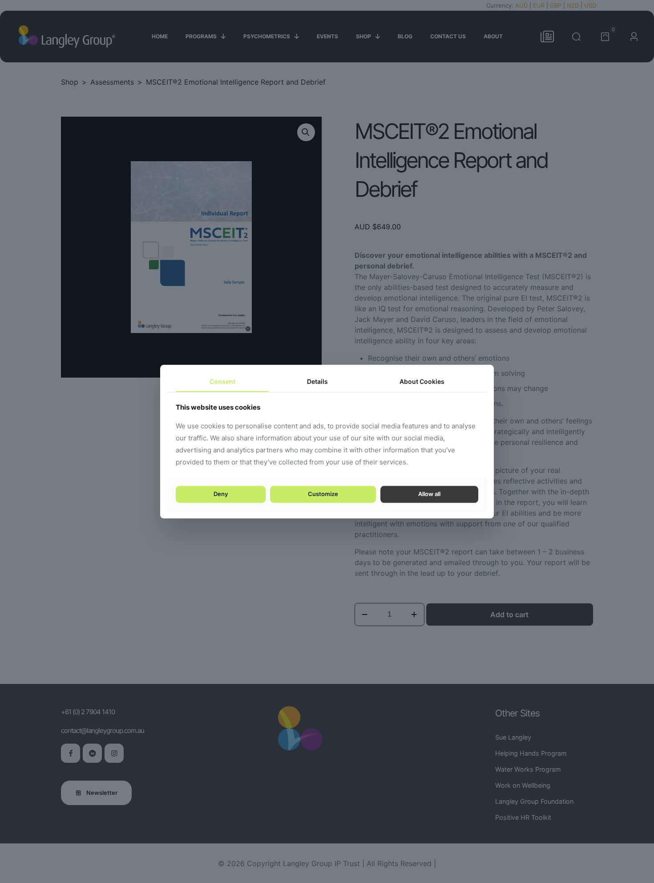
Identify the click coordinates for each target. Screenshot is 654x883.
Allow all (429, 494)
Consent (222, 381)
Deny (221, 494)
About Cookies (422, 381)
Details (317, 381)
